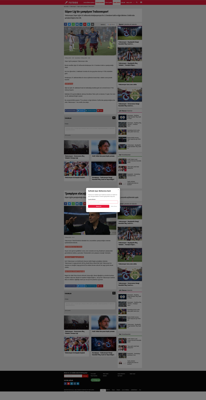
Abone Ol (98, 206)
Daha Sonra (114, 206)
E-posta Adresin (92, 199)
